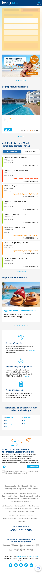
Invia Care (32, 350)
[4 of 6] (22, 325)
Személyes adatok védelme (30, 496)
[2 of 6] (17, 325)
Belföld (35, 489)
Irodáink (23, 516)
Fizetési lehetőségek (29, 499)
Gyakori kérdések (10, 493)
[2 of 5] (18, 80)
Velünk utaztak (23, 511)
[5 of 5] (26, 80)
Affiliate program (34, 506)
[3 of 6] (20, 325)
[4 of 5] (23, 80)
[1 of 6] (15, 325)
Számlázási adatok (13, 499)
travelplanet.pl (33, 556)
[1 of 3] (18, 136)
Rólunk (30, 516)
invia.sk (24, 556)
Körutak (33, 486)
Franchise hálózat (24, 519)
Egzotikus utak (23, 486)
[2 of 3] (21, 136)
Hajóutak (21, 489)
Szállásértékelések (11, 509)
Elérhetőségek (13, 516)
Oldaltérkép (21, 521)
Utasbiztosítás (7, 506)
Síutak (29, 489)
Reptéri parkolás (21, 506)
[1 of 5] (16, 80)
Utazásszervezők (9, 519)
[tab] (12, 151)
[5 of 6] (24, 325)
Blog (32, 511)
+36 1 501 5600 (21, 530)
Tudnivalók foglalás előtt (28, 493)
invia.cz (18, 556)
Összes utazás (10, 486)
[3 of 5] (21, 80)
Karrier (35, 519)
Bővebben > (26, 376)
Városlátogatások (10, 489)
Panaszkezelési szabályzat (21, 501)
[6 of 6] (27, 325)
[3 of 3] (23, 136)
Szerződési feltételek (10, 496)
